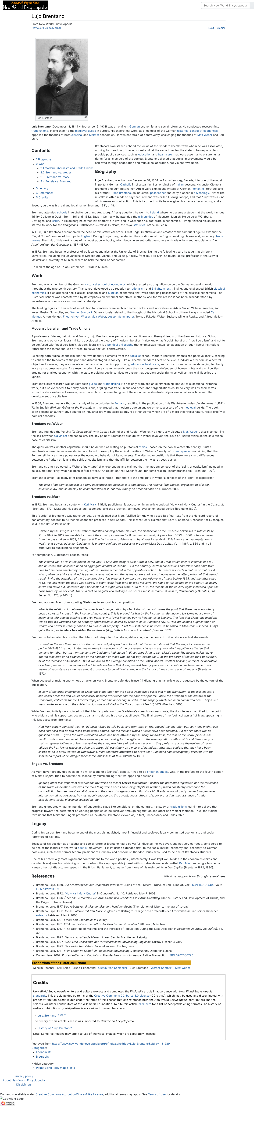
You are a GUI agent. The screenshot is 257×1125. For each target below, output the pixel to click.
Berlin (55, 221)
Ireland (154, 212)
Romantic (197, 188)
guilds (92, 130)
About (74, 5)
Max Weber (204, 135)
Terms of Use (157, 1094)
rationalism (138, 288)
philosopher (158, 193)
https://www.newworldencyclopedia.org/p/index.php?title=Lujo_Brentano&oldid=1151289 (111, 1043)
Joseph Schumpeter (121, 316)
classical (77, 135)
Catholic (125, 184)
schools (62, 212)
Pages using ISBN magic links (55, 1067)
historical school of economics (197, 130)
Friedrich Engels (157, 771)
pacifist (83, 848)
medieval (81, 130)
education (144, 154)
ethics (143, 447)
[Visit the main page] (25, 5)
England (86, 236)
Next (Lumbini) (217, 27)
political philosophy (120, 344)
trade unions (39, 130)
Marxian (113, 292)
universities (145, 216)
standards (39, 995)
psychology (201, 193)
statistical (139, 225)
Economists (43, 1052)
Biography (42, 1056)
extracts (41, 915)
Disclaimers (23, 1084)
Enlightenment (161, 288)
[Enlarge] (85, 117)
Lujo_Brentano (47, 1015)
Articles (59, 5)
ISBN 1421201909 (47, 889)
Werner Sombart (81, 312)
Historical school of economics (105, 284)
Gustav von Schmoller (112, 968)
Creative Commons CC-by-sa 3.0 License (121, 995)
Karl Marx (90, 504)
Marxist (94, 135)
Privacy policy (24, 1076)
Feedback (89, 5)
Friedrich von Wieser (76, 316)
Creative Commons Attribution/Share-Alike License (69, 1094)
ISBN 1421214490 (203, 885)
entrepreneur (184, 451)
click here (144, 1004)
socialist (135, 356)
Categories (38, 1048)
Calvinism (60, 436)
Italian (180, 184)
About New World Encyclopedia (24, 1080)
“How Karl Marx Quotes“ (80, 893)
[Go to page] (252, 5)
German (134, 126)
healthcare (165, 154)
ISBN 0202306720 (181, 955)
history (62, 1014)
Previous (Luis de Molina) (46, 27)
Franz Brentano (121, 193)
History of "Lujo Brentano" (55, 1028)
